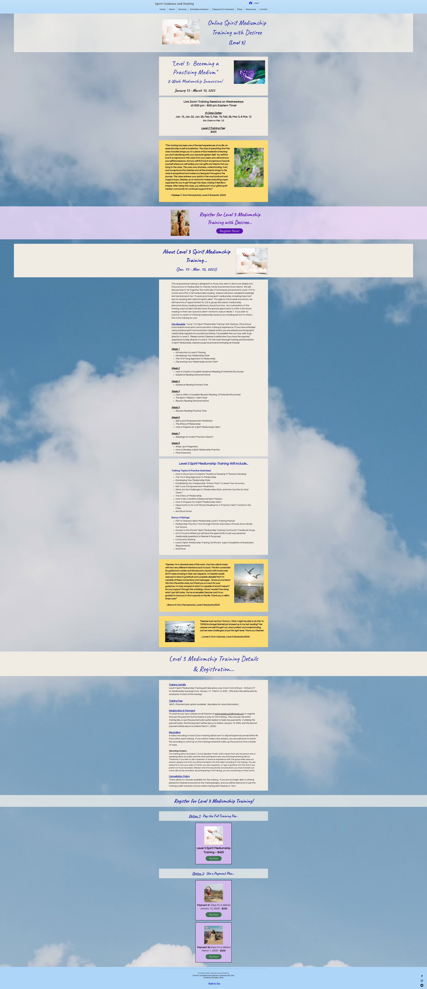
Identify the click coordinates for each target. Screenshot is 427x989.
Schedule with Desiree (209, 975)
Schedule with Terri (226, 975)
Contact (195, 975)
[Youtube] (421, 985)
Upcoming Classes (210, 977)
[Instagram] (421, 980)
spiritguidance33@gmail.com (229, 714)
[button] (172, 9)
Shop (222, 977)
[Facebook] (421, 976)
